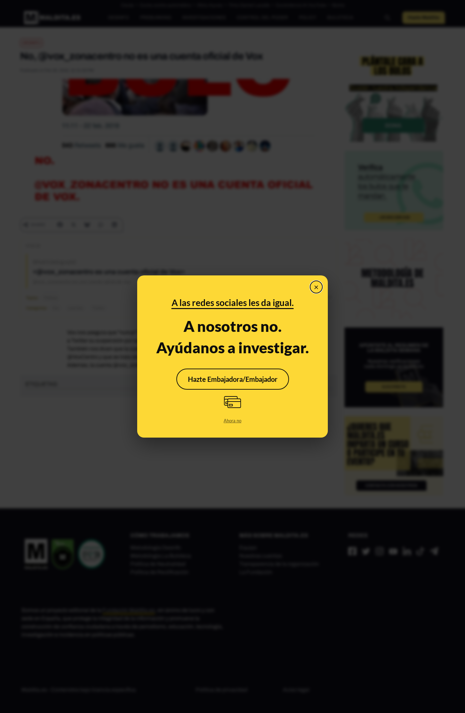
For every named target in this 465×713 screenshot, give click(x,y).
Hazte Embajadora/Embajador (232, 379)
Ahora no (232, 420)
